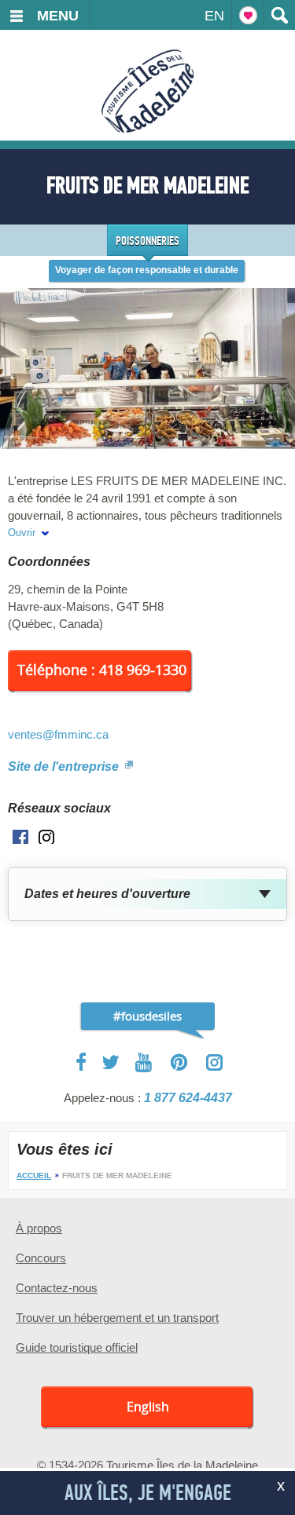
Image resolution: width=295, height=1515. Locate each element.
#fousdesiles (147, 1016)
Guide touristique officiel (77, 1347)
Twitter (111, 1062)
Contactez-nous (57, 1287)
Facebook (82, 1062)
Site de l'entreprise (65, 766)
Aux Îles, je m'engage (148, 1493)
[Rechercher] (279, 15)
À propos (39, 1228)
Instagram (214, 1062)
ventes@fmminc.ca (58, 734)
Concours (41, 1258)
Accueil (34, 1175)
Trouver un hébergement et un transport (117, 1317)
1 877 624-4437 (188, 1097)
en (214, 16)
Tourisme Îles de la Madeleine (147, 91)
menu (58, 16)
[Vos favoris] (248, 15)
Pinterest (179, 1062)
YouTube (145, 1062)
